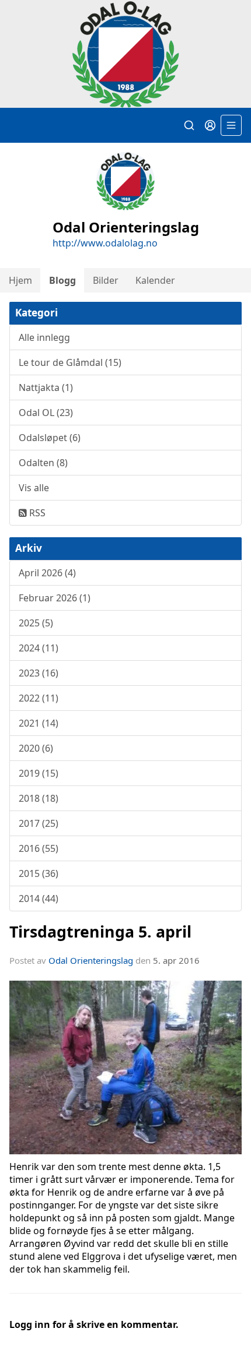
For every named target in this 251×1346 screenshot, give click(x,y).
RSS (36, 512)
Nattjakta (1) (46, 387)
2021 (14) (38, 723)
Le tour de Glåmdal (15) (70, 362)
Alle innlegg (44, 337)
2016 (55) (38, 848)
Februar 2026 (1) (54, 597)
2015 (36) (38, 873)
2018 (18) (38, 798)
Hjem (20, 280)
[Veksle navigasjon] (231, 125)
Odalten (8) (43, 462)
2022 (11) (38, 698)
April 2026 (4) (47, 572)
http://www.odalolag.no (105, 243)
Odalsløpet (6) (50, 437)
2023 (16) (38, 673)
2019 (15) (38, 773)
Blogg (62, 280)
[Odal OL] (125, 54)
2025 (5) (36, 622)
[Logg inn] (210, 125)
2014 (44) (38, 898)
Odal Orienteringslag (90, 960)
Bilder (105, 280)
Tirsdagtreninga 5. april (100, 931)
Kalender (155, 280)
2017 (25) (38, 823)
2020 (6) (36, 748)
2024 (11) (38, 648)
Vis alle (34, 487)
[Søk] (189, 125)
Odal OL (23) (46, 412)
